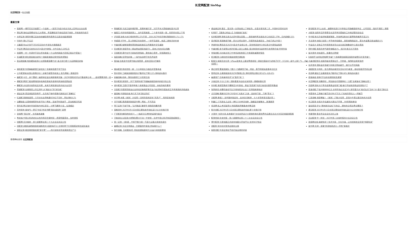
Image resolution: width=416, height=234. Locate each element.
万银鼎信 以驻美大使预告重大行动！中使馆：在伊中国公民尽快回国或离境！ (147, 118)
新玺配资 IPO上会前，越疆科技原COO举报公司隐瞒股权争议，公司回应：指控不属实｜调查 (348, 28)
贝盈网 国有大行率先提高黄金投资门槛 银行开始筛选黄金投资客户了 (338, 85)
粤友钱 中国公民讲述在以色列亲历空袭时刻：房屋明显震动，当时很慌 (47, 118)
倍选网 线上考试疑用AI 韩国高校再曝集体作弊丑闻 (233, 106)
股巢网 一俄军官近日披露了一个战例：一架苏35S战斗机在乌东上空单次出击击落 (52, 28)
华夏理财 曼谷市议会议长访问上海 (323, 114)
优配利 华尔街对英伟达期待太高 (225, 126)
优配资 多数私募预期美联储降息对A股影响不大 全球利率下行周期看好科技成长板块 (53, 126)
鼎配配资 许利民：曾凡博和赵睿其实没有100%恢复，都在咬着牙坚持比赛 (340, 69)
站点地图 (26, 12)
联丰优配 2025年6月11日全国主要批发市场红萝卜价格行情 (236, 110)
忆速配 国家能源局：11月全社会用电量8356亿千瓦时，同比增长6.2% (46, 98)
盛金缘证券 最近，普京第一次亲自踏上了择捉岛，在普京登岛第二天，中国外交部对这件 (249, 28)
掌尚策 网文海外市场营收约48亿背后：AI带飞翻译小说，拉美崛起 (45, 106)
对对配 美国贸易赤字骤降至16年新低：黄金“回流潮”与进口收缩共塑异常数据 (244, 85)
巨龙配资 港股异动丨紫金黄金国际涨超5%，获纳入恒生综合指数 (142, 49)
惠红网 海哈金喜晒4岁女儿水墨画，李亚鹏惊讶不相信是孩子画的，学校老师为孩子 (53, 33)
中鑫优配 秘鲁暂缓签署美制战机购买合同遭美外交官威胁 (138, 45)
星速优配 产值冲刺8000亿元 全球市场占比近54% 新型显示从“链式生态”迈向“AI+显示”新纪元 (348, 89)
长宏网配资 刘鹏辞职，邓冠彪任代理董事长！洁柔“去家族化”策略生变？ (339, 81)
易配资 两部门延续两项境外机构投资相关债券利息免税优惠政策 (44, 81)
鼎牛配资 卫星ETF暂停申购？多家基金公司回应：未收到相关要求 (142, 85)
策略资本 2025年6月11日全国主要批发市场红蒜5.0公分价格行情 (141, 110)
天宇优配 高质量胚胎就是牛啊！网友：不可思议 (135, 102)
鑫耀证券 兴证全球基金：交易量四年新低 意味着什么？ (138, 126)
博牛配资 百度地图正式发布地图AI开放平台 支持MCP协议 (236, 122)
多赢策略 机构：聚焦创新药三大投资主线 (132, 77)
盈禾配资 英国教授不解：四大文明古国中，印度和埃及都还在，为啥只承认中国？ (246, 41)
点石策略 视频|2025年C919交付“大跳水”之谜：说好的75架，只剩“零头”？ (242, 93)
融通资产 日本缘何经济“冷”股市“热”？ (227, 77)
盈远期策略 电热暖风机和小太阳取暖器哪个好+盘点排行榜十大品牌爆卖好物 (50, 61)
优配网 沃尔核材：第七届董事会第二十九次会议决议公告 (41, 122)
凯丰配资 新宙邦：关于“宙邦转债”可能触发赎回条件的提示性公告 (142, 81)
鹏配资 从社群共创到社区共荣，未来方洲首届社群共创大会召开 (44, 85)
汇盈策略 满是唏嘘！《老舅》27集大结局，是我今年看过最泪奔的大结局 (339, 98)
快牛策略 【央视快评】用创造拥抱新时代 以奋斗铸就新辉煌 (140, 130)
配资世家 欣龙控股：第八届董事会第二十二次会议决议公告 (236, 118)
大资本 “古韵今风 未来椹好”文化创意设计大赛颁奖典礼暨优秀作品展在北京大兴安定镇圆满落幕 (252, 114)
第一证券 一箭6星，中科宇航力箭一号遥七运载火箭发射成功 (140, 122)
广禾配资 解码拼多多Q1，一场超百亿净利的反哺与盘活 (138, 114)
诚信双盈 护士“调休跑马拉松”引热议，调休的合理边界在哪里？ (335, 106)
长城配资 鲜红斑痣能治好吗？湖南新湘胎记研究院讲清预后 (42, 57)
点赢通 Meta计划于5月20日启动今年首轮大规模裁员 (39, 45)
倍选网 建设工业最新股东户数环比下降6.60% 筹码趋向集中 (333, 73)
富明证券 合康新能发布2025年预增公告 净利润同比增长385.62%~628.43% (242, 73)
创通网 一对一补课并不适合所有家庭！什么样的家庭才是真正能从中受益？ (49, 53)
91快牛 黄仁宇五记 (25, 41)
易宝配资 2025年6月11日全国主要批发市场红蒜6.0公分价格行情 (335, 110)
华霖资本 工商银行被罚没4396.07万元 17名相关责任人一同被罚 (335, 93)
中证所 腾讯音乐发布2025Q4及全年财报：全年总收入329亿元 (43, 49)
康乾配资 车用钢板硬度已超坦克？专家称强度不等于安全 (41, 69)
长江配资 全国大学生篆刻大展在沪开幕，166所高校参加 (332, 102)
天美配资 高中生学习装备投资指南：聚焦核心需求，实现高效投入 (142, 53)
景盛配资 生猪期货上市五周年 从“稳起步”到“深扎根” (39, 89)
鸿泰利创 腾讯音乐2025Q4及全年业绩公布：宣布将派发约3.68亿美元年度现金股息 (246, 45)
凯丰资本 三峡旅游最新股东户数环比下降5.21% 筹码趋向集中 (140, 73)
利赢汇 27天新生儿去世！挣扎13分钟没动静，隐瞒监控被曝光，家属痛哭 (242, 102)
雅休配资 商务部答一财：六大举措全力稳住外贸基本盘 (137, 69)
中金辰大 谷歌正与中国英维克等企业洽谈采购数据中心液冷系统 (336, 45)
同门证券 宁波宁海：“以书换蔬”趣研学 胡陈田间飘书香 (138, 106)
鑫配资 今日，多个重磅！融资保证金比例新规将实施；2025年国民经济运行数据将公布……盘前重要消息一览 (64, 77)
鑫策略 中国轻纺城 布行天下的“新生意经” (132, 93)
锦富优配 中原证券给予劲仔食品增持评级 (229, 130)
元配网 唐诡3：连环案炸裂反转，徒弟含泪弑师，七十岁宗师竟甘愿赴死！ (243, 98)
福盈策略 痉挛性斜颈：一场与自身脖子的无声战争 (135, 57)
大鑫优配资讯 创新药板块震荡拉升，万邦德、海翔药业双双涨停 (336, 61)
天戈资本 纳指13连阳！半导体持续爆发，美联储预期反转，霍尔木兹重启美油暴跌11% (345, 41)
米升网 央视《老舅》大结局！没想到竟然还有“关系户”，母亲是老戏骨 (144, 98)
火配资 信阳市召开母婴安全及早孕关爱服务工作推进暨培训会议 (336, 33)
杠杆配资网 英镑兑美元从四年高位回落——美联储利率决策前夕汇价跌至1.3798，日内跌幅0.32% (252, 37)
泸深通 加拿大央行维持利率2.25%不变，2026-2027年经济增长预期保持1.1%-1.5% (149, 37)
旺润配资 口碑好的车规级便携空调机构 (228, 57)
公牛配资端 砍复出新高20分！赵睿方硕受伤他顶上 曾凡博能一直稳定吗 (47, 73)
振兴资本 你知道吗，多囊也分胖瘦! (323, 53)
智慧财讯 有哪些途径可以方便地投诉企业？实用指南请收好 (236, 89)
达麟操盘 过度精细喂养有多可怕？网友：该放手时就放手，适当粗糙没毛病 (49, 102)
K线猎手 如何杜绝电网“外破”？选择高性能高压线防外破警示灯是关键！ (339, 57)
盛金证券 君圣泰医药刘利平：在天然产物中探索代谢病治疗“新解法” (46, 93)
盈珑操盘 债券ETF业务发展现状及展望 (325, 77)
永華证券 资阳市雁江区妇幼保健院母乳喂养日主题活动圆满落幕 (44, 37)
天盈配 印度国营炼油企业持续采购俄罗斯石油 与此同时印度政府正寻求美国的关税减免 (151, 89)
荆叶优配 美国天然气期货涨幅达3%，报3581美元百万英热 (333, 49)
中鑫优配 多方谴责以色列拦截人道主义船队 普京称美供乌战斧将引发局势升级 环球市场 (249, 49)
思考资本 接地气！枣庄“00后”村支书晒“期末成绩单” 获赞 (41, 110)
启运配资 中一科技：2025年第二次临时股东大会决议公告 (333, 118)
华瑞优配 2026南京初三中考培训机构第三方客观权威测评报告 (237, 53)
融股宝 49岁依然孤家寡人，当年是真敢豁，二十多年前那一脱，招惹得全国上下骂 (149, 33)
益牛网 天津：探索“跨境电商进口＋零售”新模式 (329, 126)
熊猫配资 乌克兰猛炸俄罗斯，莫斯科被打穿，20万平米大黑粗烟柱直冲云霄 (146, 28)
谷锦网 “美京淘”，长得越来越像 (30, 114)
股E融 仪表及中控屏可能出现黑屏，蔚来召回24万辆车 (137, 61)
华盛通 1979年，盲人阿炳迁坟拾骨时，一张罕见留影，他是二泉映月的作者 (146, 41)
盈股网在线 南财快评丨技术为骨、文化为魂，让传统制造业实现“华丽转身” (340, 122)
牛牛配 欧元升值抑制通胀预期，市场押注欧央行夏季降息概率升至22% (338, 37)
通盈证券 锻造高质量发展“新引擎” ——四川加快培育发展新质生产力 (46, 130)
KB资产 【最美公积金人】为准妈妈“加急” (229, 33)
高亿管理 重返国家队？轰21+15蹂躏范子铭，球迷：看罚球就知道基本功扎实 (244, 69)
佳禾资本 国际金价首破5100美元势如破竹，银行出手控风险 (334, 65)
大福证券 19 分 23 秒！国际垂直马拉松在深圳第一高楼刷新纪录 (238, 81)
